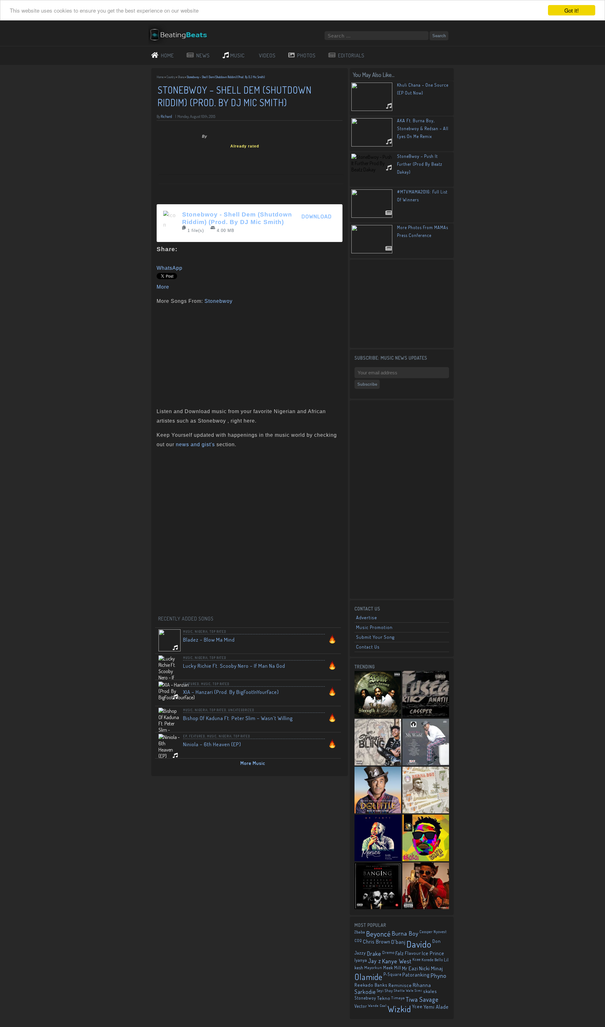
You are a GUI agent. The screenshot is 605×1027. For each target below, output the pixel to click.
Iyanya (360, 960)
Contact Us (368, 647)
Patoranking (415, 975)
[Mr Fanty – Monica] (377, 838)
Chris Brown (376, 941)
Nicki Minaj (431, 968)
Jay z (374, 960)
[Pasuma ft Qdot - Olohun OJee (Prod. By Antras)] (425, 742)
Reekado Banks (371, 985)
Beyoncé (378, 933)
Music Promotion (374, 627)
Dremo (388, 952)
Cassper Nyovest (433, 931)
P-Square (392, 974)
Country (170, 77)
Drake (374, 953)
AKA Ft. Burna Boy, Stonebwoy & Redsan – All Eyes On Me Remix (422, 128)
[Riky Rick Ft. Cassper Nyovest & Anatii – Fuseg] (425, 694)
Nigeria (201, 631)
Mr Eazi (410, 968)
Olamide (368, 977)
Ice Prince (433, 953)
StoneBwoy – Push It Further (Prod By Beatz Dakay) (419, 164)
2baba (359, 931)
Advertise (366, 617)
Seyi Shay (385, 990)
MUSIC (237, 55)
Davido (418, 944)
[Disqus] (250, 533)
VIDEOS (267, 55)
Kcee (416, 959)
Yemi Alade (436, 1006)
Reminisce (400, 985)
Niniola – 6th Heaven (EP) (212, 744)
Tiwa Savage (422, 999)
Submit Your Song (375, 637)
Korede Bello (432, 959)
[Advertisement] (247, 355)
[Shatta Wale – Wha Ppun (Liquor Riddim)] (425, 886)
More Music (252, 763)
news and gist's (195, 444)
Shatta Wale (404, 990)
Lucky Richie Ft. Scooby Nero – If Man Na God (234, 665)
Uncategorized (241, 710)
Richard (166, 116)
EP (185, 736)
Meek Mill (392, 967)
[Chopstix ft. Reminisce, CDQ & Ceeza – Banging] (377, 886)
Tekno (383, 998)
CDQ (358, 940)
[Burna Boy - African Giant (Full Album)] (425, 790)
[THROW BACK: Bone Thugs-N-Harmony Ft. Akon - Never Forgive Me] (377, 694)
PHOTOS (306, 55)
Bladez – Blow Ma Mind (209, 639)
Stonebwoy (219, 301)
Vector (360, 1006)
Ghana (181, 77)
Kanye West (397, 961)
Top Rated (218, 631)
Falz (399, 953)
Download (317, 217)
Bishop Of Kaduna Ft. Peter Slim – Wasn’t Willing (238, 718)
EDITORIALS (351, 55)
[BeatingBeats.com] (181, 28)
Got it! (571, 10)
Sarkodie (365, 991)
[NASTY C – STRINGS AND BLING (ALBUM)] (377, 742)
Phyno (438, 975)
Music (188, 631)
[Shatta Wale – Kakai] (425, 838)
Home (160, 77)
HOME (167, 55)
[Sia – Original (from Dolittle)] (377, 790)
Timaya (398, 997)
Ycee (417, 1006)
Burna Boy (405, 933)
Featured (191, 684)
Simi (418, 990)
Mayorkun (373, 967)
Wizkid (399, 1008)
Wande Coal (377, 1005)
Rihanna (422, 985)
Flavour (413, 953)
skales (430, 991)
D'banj (398, 941)
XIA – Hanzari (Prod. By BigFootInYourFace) (231, 692)
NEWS (203, 55)
